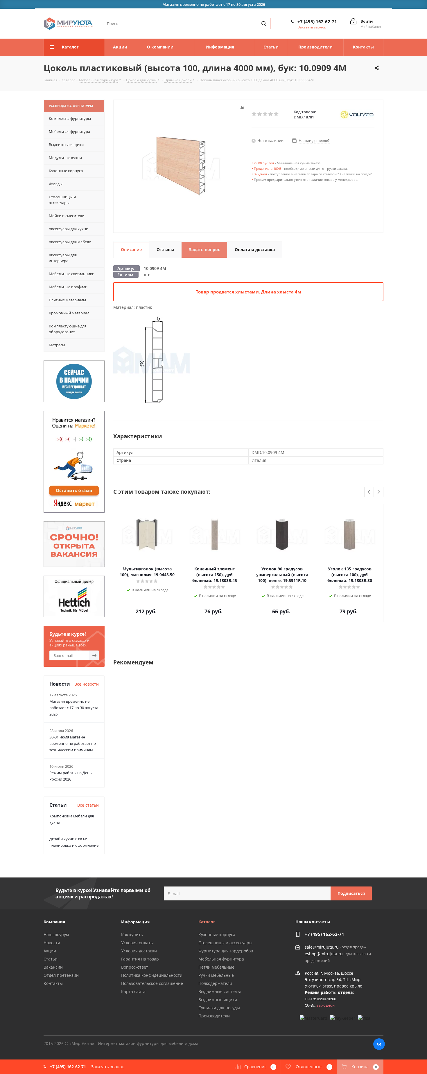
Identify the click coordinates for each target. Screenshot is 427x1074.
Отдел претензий (61, 975)
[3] (265, 114)
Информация (135, 922)
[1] (254, 114)
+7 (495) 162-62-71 (317, 21)
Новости (52, 942)
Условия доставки (139, 951)
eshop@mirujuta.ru (324, 954)
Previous (369, 492)
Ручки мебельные (216, 975)
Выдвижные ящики (217, 999)
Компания (54, 922)
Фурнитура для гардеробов (225, 951)
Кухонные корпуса (216, 934)
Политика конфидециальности (151, 975)
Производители (214, 1016)
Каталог (206, 922)
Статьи (51, 959)
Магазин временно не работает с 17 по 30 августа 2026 (73, 708)
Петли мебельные (216, 967)
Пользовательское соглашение (152, 983)
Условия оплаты (137, 942)
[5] (276, 114)
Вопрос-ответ (134, 967)
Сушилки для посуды (219, 1007)
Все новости (86, 684)
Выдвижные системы (219, 991)
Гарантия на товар (140, 959)
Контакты (53, 983)
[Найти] (264, 23)
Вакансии (53, 967)
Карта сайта (133, 991)
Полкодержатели (215, 983)
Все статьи (88, 805)
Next (378, 492)
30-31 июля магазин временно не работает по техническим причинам (72, 743)
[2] (260, 114)
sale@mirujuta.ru (322, 947)
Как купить (132, 934)
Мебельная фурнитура (221, 959)
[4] (271, 114)
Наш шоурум (56, 934)
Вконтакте (379, 1044)
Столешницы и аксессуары (225, 942)
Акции (50, 951)
